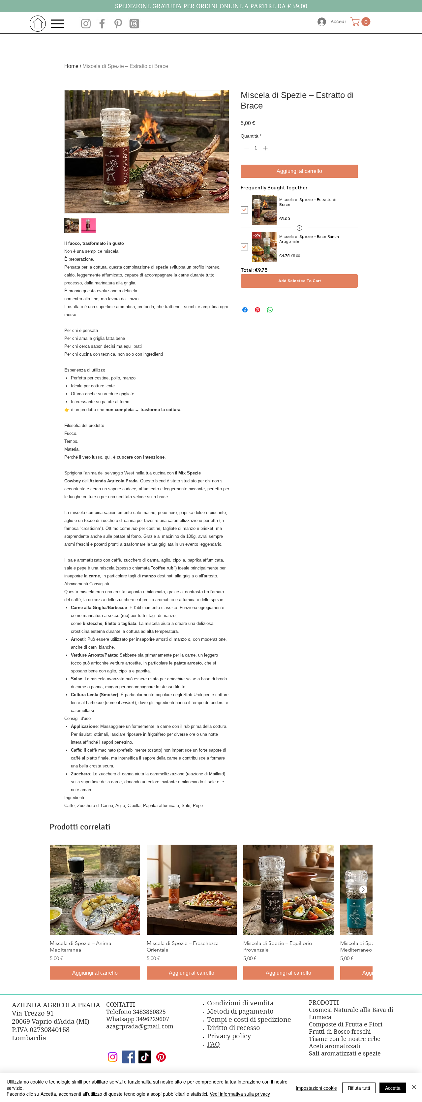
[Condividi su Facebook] (245, 310)
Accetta (393, 1088)
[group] (211, 912)
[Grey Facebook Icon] (102, 23)
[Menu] (59, 24)
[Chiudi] (414, 1088)
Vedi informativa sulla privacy (240, 1093)
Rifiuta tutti (359, 1088)
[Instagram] (112, 1057)
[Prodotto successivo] (363, 889)
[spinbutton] (256, 148)
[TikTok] (144, 1057)
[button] (361, 21)
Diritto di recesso (233, 1028)
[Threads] (134, 23)
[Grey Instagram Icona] (85, 23)
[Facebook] (128, 1057)
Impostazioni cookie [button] (316, 1088)
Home (71, 66)
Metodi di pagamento (240, 1011)
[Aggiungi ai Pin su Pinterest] (257, 310)
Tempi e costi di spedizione (249, 1019)
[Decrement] (246, 148)
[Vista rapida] (95, 890)
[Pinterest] (161, 1057)
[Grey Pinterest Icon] (118, 23)
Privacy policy (229, 1036)
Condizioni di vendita (240, 1003)
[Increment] (266, 148)
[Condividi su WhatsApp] (270, 310)
